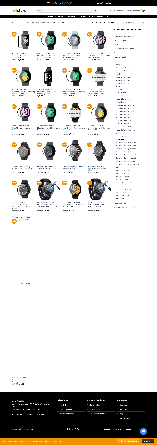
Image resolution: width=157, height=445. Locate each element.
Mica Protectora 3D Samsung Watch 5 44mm (99, 129)
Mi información (66, 409)
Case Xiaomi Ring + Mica (124, 49)
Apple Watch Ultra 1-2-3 (125, 83)
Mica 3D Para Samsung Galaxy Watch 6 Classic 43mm (21, 206)
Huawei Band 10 (122, 93)
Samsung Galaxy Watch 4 (126, 142)
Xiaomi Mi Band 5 (122, 173)
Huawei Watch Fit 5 (123, 108)
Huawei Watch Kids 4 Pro (125, 130)
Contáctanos (125, 418)
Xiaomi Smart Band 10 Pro (124, 207)
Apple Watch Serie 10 (124, 77)
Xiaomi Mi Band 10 (123, 170)
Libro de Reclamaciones (99, 414)
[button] (136, 10)
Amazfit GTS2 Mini (123, 71)
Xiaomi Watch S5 (122, 198)
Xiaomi (82, 16)
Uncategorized (120, 203)
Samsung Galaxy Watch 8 (126, 155)
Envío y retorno (95, 405)
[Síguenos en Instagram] (70, 429)
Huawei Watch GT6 (123, 124)
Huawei (61, 16)
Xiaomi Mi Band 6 (122, 177)
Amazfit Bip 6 (121, 68)
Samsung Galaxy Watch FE (126, 161)
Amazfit (51, 16)
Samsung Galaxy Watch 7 (126, 152)
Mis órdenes (64, 405)
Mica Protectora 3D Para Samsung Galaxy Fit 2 (46, 93)
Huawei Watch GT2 (123, 114)
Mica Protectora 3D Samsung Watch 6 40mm (99, 57)
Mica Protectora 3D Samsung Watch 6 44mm (48, 129)
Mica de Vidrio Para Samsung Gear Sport (23, 381)
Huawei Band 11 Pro (123, 99)
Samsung (72, 16)
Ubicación (123, 409)
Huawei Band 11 (121, 96)
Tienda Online (31, 22)
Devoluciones (95, 409)
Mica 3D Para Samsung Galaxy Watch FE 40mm (46, 167)
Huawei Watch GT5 (123, 121)
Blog (121, 414)
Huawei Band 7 (120, 57)
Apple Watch (102, 16)
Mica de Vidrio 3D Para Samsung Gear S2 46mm (97, 205)
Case (116, 44)
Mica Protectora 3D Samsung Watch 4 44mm (74, 93)
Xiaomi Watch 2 (122, 186)
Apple (118, 74)
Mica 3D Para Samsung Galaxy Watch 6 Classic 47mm (21, 130)
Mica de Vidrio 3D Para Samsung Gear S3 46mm (47, 205)
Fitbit (118, 86)
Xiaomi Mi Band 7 (122, 180)
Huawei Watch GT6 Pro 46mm (127, 127)
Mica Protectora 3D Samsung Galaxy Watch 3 (74, 167)
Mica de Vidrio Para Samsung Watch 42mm (74, 205)
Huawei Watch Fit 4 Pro (125, 105)
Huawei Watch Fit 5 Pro (125, 111)
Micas (45, 22)
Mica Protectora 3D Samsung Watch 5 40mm (23, 93)
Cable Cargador (121, 40)
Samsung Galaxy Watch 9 (126, 158)
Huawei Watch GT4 (123, 118)
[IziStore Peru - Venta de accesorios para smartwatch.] (22, 10)
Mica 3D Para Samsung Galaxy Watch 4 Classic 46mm (97, 168)
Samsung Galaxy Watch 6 (126, 149)
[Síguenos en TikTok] (73, 429)
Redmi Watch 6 (122, 136)
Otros (118, 133)
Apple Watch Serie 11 (123, 80)
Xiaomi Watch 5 (122, 192)
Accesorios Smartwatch (124, 36)
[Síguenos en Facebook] (67, 429)
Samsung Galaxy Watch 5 (126, 145)
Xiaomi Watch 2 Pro (123, 189)
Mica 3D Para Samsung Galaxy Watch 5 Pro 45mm (22, 167)
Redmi (91, 16)
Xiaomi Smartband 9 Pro (125, 183)
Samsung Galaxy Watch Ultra (127, 164)
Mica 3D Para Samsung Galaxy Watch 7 (71, 57)
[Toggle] (143, 36)
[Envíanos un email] (75, 429)
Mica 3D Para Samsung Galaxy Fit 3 (21, 57)
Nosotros (123, 405)
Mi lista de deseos (67, 414)
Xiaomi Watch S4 (122, 195)
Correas (117, 53)
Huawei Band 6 (122, 102)
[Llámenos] (78, 429)
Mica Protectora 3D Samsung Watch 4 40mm (48, 57)
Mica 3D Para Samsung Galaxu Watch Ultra (97, 93)
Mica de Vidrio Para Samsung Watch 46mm (74, 129)
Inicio (15, 22)
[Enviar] (96, 11)
